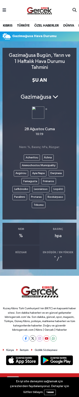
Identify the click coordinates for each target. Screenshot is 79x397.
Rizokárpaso (55, 196)
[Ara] (74, 10)
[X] (33, 338)
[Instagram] (39, 338)
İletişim (24, 350)
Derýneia (56, 173)
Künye (10, 350)
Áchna (48, 157)
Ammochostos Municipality (38, 165)
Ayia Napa (38, 173)
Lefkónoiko (21, 189)
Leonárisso (41, 189)
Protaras (36, 196)
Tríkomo (39, 204)
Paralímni (19, 196)
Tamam (50, 392)
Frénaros (48, 181)
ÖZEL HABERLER (46, 25)
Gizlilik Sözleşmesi (46, 350)
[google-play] (57, 361)
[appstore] (22, 361)
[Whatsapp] (53, 338)
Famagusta (30, 181)
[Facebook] (26, 338)
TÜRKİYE (23, 25)
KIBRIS (7, 25)
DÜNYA (68, 25)
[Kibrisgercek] (39, 10)
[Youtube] (46, 338)
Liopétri (58, 189)
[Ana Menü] (4, 10)
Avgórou (21, 173)
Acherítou (32, 157)
